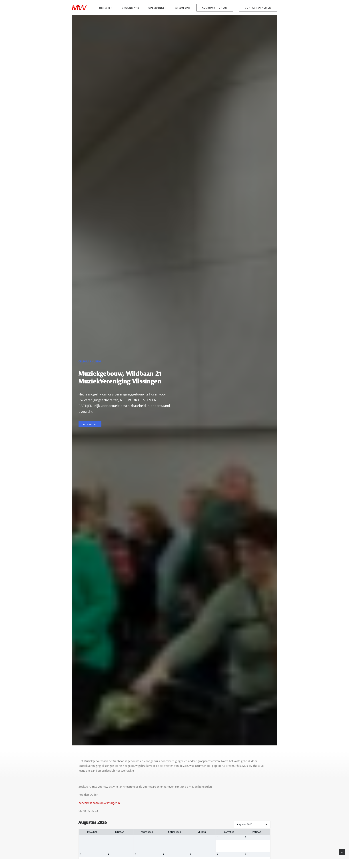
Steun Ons (182, 7)
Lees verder (90, 424)
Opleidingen (157, 7)
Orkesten (106, 7)
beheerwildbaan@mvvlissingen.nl (100, 803)
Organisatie (130, 7)
